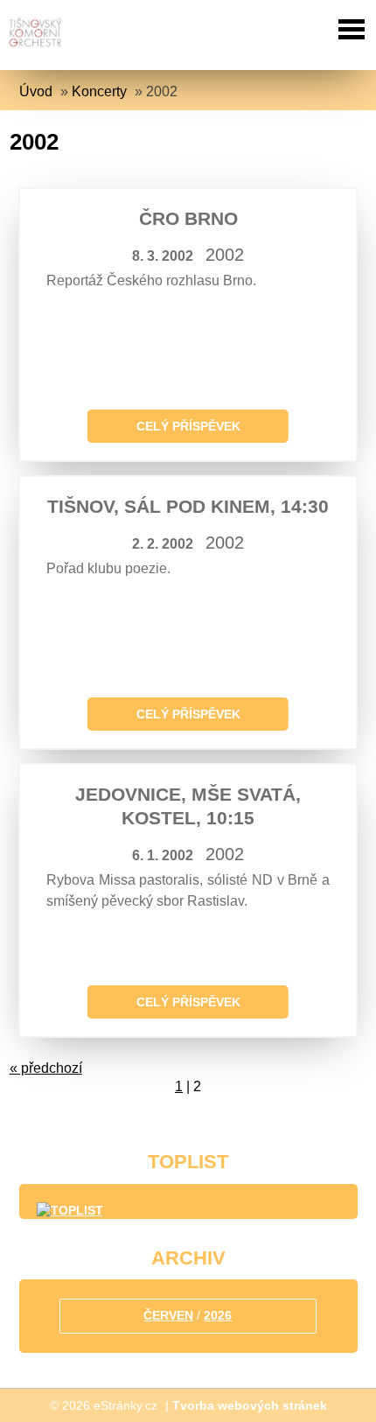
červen (168, 1315)
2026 (218, 1315)
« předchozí (46, 1068)
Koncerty (99, 91)
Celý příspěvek (188, 426)
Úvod (35, 91)
